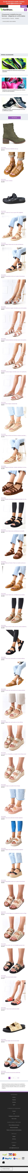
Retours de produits (14, 1127)
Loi (14, 1113)
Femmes (14, 1099)
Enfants (14, 1097)
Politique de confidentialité (14, 1116)
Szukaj (24, 6)
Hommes (14, 1102)
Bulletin (14, 1145)
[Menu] (25, 9)
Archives (14, 1138)
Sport (14, 1104)
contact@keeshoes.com (14, 3)
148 (18, 1077)
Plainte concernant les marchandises (14, 1130)
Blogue (14, 1136)
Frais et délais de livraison (14, 1125)
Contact (14, 1111)
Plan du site (14, 1118)
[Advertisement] (14, 39)
